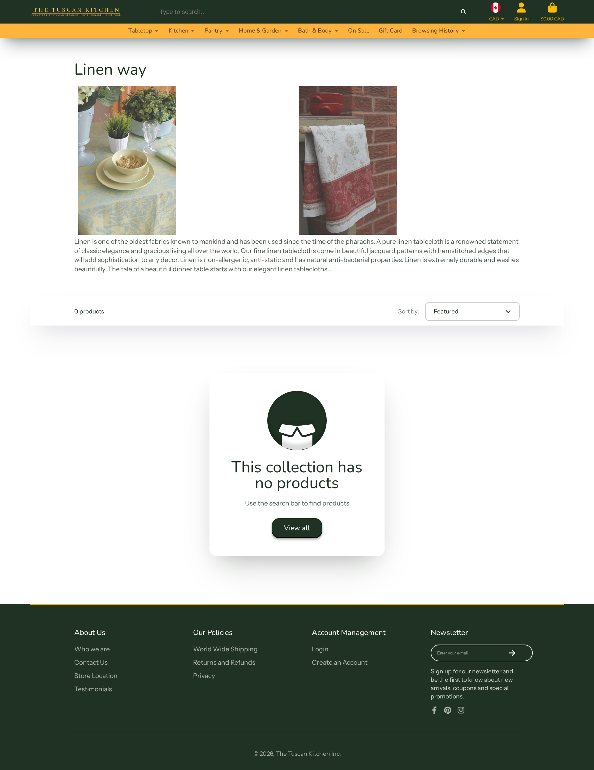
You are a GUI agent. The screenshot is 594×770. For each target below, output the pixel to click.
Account (521, 11)
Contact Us (91, 662)
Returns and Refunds (224, 662)
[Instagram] (461, 710)
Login (320, 649)
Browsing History (435, 31)
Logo (76, 12)
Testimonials (93, 689)
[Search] (463, 12)
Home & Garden (260, 31)
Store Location (96, 676)
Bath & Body (315, 31)
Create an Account (340, 662)
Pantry (213, 31)
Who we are (92, 649)
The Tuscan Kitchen (303, 753)
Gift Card (390, 31)
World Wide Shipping (225, 649)
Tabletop (140, 31)
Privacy (204, 676)
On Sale (358, 31)
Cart (552, 11)
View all (297, 528)
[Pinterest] (447, 710)
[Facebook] (434, 710)
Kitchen (178, 31)
